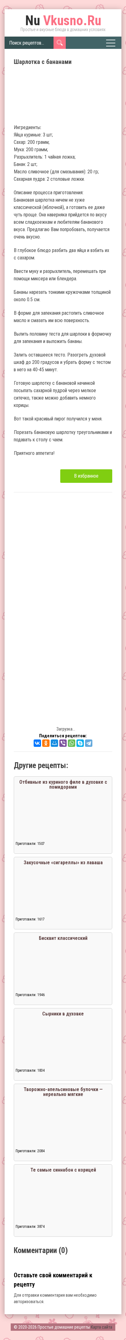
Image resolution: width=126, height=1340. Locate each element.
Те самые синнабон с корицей (63, 1170)
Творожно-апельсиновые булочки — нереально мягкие (63, 1091)
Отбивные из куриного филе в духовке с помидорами (63, 784)
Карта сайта (101, 1327)
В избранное (86, 476)
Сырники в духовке (63, 1014)
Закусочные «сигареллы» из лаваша (63, 862)
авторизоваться (28, 1301)
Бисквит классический (63, 938)
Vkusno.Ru (63, 20)
